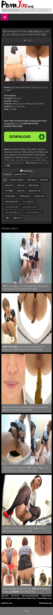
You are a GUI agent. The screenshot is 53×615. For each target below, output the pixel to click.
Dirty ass (20, 185)
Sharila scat (39, 196)
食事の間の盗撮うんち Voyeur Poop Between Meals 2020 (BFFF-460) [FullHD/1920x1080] (24, 348)
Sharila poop (24, 196)
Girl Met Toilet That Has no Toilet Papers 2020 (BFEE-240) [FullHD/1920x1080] (24, 529)
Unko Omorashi (11, 201)
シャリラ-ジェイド (29, 207)
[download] (25, 137)
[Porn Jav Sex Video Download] (17, 4)
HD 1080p (9, 190)
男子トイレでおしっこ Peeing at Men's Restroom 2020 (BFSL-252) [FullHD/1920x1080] (25, 287)
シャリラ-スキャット (13, 212)
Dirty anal (9, 185)
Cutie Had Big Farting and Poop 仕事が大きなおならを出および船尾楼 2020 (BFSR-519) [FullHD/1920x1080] (26, 590)
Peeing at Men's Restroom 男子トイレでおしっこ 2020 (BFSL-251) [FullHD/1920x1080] (25, 469)
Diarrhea (44, 179)
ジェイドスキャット (33, 212)
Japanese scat (34, 190)
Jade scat (21, 190)
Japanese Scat (20, 174)
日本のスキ (17, 218)
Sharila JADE (10, 196)
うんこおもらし (28, 201)
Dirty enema (33, 185)
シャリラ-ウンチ (11, 207)
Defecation (31, 179)
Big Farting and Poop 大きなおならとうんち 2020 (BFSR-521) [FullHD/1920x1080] (25, 408)
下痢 (7, 218)
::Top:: (26, 611)
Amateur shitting (16, 179)
